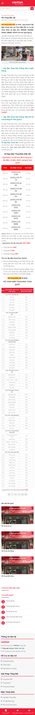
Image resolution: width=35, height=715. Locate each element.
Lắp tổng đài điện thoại (14, 617)
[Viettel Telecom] (17, 3)
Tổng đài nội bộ (11, 611)
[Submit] (32, 8)
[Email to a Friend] (19, 494)
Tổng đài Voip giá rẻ (13, 622)
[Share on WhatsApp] (9, 494)
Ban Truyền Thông (22, 20)
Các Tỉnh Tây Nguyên (7, 15)
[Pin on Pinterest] (22, 494)
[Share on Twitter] (15, 494)
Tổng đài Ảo (10, 601)
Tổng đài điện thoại (13, 606)
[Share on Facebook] (12, 494)
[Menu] (2, 3)
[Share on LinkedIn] (25, 494)
